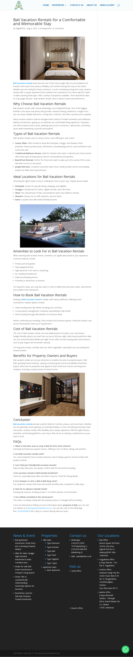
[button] (125, 649)
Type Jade (51, 551)
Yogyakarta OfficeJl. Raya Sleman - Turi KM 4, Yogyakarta (108, 562)
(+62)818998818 (23, 511)
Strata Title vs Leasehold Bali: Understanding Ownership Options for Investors (24, 582)
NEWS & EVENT (107, 5)
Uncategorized (45, 28)
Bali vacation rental (31, 299)
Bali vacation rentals (23, 83)
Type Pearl (51, 555)
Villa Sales (47, 540)
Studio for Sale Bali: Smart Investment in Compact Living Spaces (25, 569)
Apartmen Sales (49, 567)
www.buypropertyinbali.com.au (39, 508)
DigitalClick (20, 28)
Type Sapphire (53, 559)
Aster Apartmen (53, 570)
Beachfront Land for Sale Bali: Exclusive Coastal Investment (23, 596)
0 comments (58, 28)
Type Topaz (52, 563)
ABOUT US (92, 5)
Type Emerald (52, 547)
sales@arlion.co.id (83, 556)
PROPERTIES (58, 5)
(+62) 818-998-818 (79, 549)
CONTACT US (76, 5)
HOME (46, 5)
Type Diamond (53, 543)
